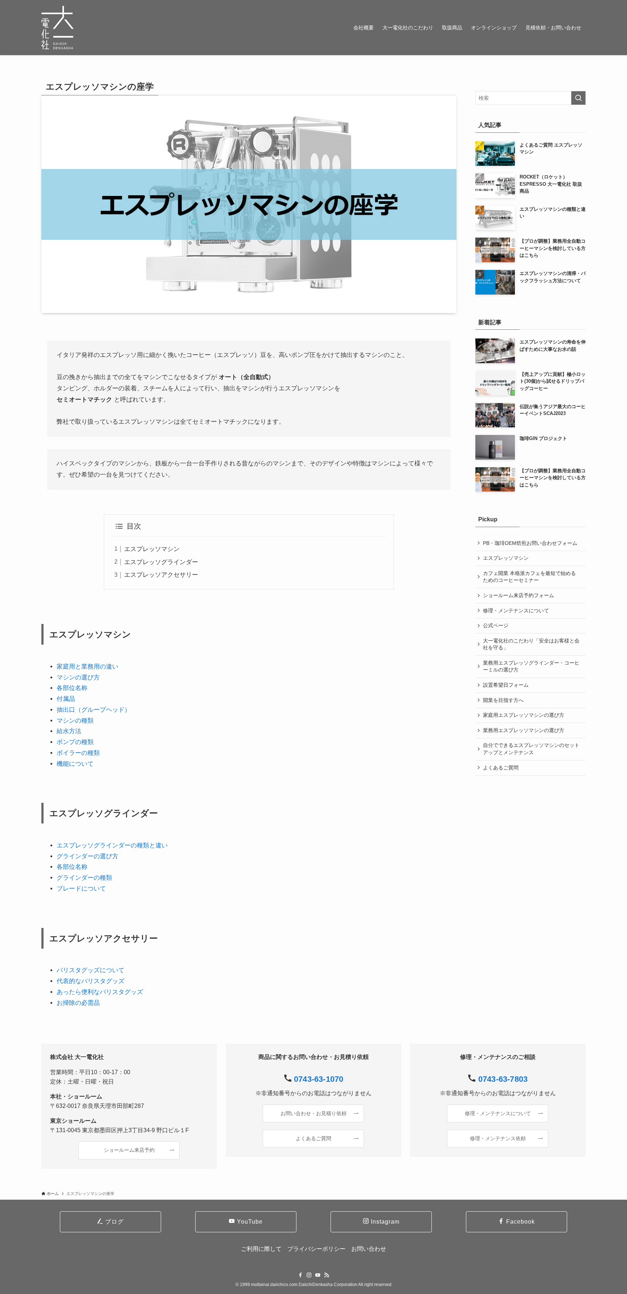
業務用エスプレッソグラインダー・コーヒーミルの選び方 (531, 666)
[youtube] (318, 1275)
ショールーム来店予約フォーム (518, 595)
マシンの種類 (75, 720)
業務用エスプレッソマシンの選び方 (523, 730)
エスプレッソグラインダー (161, 562)
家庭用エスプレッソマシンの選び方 (523, 715)
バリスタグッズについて (90, 970)
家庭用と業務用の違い (87, 666)
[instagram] (309, 1275)
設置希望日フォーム (506, 685)
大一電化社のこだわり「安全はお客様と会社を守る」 (531, 644)
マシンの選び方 (78, 677)
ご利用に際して (261, 1249)
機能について (75, 763)
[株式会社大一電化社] (57, 27)
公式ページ (495, 625)
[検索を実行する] (578, 98)
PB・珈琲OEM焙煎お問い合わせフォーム (530, 543)
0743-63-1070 (318, 1079)
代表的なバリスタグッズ (90, 981)
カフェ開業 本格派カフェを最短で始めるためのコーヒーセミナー (529, 576)
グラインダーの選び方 (87, 856)
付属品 (66, 698)
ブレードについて (81, 888)
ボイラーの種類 (78, 752)
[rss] (326, 1275)
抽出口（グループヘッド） (94, 709)
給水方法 (69, 731)
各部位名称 (72, 688)
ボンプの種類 (75, 742)
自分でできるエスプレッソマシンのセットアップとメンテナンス (531, 748)
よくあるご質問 (501, 768)
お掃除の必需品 (78, 1002)
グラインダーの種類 (84, 877)
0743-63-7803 (503, 1079)
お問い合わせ (368, 1249)
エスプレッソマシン (152, 549)
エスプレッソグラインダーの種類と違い (112, 845)
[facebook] (300, 1275)
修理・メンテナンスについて (516, 610)
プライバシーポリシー (316, 1249)
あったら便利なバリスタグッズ (100, 992)
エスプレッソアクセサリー (161, 574)
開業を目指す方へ (503, 700)
